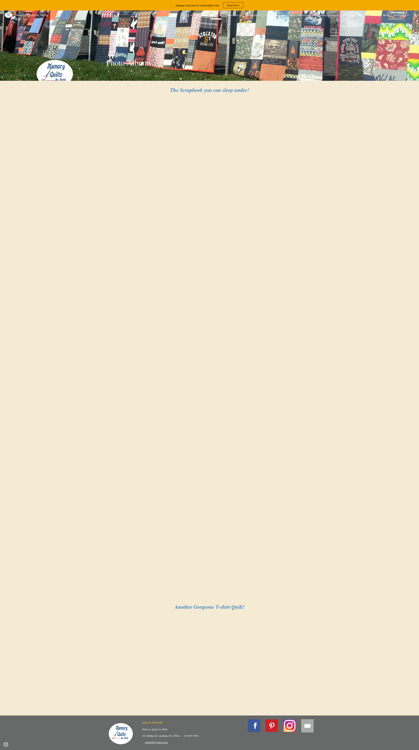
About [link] (200, 15)
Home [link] (186, 15)
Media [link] (386, 15)
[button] (415, 15)
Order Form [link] (232, 15)
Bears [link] (361, 15)
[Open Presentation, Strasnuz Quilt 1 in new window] (289, 107)
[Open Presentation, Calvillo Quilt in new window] (289, 406)
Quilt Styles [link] (252, 15)
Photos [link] (214, 15)
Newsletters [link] (400, 15)
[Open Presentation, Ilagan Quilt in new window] (289, 506)
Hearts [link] (375, 15)
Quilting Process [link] (326, 15)
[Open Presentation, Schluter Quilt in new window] (289, 207)
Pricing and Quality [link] (275, 15)
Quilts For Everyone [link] (300, 15)
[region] (209, 5)
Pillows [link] (347, 15)
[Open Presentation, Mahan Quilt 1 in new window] (289, 624)
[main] (147, 45)
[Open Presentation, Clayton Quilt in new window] (289, 306)
